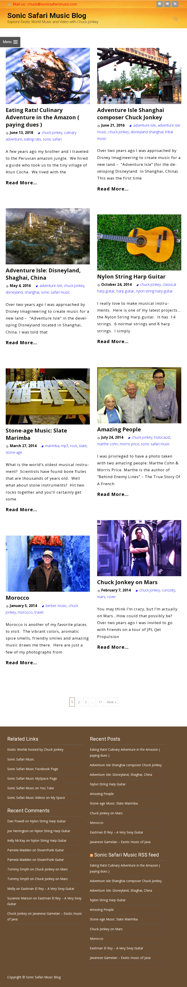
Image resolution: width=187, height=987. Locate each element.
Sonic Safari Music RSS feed (126, 855)
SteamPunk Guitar (50, 850)
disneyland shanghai (147, 131)
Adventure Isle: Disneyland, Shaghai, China (43, 273)
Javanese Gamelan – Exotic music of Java (120, 842)
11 (100, 702)
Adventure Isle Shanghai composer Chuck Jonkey (130, 113)
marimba (52, 445)
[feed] (175, 5)
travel (38, 612)
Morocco (17, 597)
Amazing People (119, 429)
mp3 (64, 445)
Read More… (21, 182)
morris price (129, 443)
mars (101, 596)
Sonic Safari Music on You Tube (30, 788)
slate (83, 445)
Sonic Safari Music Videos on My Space (36, 797)
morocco (25, 612)
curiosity (168, 590)
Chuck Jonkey (17, 913)
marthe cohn (107, 443)
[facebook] (159, 5)
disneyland (14, 292)
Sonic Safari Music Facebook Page (32, 769)
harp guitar (125, 291)
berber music (56, 605)
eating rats (32, 139)
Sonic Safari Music (20, 759)
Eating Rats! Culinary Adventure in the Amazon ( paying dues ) (42, 117)
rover (111, 596)
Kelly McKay (16, 840)
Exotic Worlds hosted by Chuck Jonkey (35, 749)
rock (73, 445)
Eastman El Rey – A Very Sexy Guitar (116, 832)
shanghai (32, 292)
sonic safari (52, 139)
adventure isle (144, 125)
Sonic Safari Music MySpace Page (32, 778)
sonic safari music (55, 292)
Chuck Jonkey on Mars (127, 582)
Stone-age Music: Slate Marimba (36, 434)
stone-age (14, 452)
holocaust (162, 437)
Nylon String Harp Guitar (131, 276)
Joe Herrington (18, 831)
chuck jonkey (52, 132)
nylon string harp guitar (154, 291)
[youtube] (167, 5)
